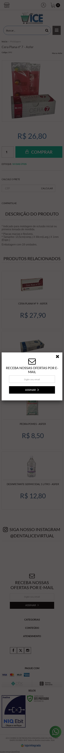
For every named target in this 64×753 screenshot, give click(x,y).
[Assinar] (32, 390)
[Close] (59, 357)
